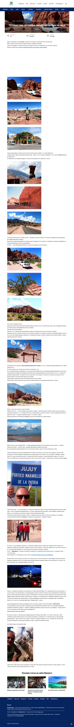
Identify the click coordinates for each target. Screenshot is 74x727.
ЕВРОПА (23, 9)
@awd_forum (40, 712)
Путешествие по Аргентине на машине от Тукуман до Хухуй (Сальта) (35, 692)
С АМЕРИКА (30, 9)
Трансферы (42, 698)
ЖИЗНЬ (62, 9)
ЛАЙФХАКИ (5, 9)
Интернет (45, 3)
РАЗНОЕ (56, 9)
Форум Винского (41, 707)
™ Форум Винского (59, 3)
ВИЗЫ (12, 9)
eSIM (47, 698)
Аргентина (37, 29)
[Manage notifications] (71, 724)
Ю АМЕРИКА (38, 9)
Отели (27, 3)
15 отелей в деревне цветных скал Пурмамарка (42, 555)
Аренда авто (32, 3)
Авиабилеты (21, 3)
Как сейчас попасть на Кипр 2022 (56, 690)
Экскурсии (51, 3)
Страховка (39, 3)
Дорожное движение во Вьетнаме (16, 690)
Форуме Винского (20, 715)
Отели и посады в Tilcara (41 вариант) (16, 611)
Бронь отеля (16, 698)
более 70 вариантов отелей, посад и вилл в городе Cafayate (33, 47)
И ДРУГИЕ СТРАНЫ (48, 9)
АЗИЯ (17, 9)
